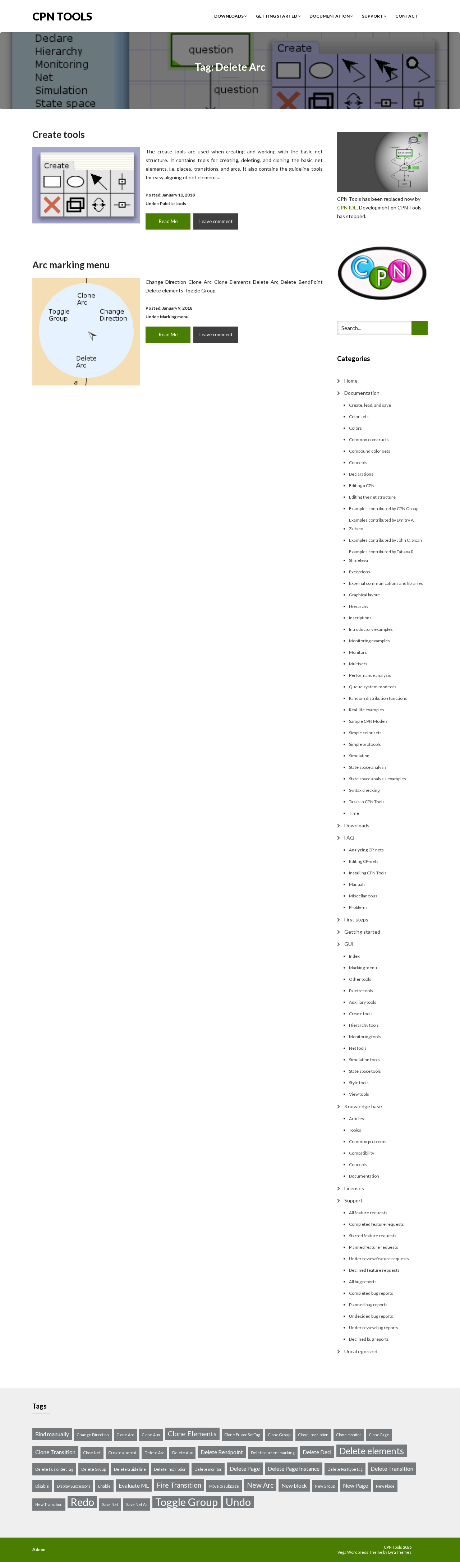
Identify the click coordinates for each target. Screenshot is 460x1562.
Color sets (359, 416)
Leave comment (216, 221)
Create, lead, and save (370, 405)
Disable (42, 1486)
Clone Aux (151, 1434)
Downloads (229, 16)
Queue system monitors (372, 686)
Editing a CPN (361, 485)
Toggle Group (186, 1502)
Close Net (92, 1452)
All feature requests (368, 1212)
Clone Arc (125, 1434)
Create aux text (123, 1452)
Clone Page (379, 1434)
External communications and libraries (386, 583)
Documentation (329, 16)
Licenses (354, 1188)
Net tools (358, 1048)
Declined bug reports (369, 1339)
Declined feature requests (374, 1270)
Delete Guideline (130, 1469)
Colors (355, 428)
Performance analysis (370, 675)
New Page (355, 1485)
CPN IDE (347, 207)
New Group (325, 1486)
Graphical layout (364, 594)
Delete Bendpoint (222, 1452)
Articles (356, 1118)
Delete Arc (154, 1452)
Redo (82, 1502)
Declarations (361, 474)
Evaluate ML (134, 1485)
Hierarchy (358, 606)
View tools (359, 1094)
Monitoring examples (369, 640)
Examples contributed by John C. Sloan (385, 540)
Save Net (110, 1504)
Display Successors (73, 1486)
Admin (38, 1549)
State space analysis (368, 767)
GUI (349, 944)
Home (351, 381)
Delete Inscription (170, 1469)
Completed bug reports (371, 1293)
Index (354, 956)
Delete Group (93, 1469)
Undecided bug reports (371, 1316)
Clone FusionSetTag (242, 1434)
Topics (355, 1130)
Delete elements (371, 1450)
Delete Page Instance (293, 1468)
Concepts (358, 462)
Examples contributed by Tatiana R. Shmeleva (382, 556)
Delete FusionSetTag (54, 1469)
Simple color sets (365, 732)
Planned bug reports (368, 1304)
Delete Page (245, 1468)
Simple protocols (365, 744)
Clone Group (279, 1434)
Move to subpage (224, 1486)
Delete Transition (392, 1468)
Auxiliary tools (362, 1002)
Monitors (358, 652)
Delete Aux (182, 1452)
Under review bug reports (373, 1327)
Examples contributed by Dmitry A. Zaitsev (382, 524)
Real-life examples (366, 709)
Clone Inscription (313, 1434)
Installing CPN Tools (368, 872)
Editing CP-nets (363, 861)
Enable (104, 1486)
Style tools (359, 1082)
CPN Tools (62, 16)
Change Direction (93, 1434)
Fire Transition (179, 1485)
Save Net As (136, 1504)
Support (373, 16)
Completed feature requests (376, 1224)
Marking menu (174, 316)
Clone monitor (348, 1434)
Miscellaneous (363, 895)
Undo (238, 1502)
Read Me (168, 221)
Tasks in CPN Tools (367, 801)
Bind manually (52, 1434)
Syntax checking (364, 790)
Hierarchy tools (364, 1025)
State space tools (365, 1071)
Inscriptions (360, 617)
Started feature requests (372, 1235)
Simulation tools (364, 1059)
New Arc (260, 1485)
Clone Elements (192, 1433)
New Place (385, 1486)
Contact (406, 16)
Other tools (360, 979)
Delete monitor (208, 1469)
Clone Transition (55, 1452)
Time (354, 813)
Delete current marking (273, 1452)
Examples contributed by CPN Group (383, 508)
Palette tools (173, 203)
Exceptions (359, 571)
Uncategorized (360, 1351)
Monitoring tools (365, 1036)
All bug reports (363, 1281)
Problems (358, 907)
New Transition (49, 1504)
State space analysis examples (377, 778)
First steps (356, 919)
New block (294, 1485)
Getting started (277, 16)
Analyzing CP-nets (366, 849)
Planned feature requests (373, 1247)
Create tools (58, 134)
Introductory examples (371, 629)
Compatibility (361, 1153)
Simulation (359, 755)
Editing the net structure (372, 497)
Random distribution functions (378, 698)
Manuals (357, 884)
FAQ (349, 838)
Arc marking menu (71, 265)
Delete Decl (317, 1452)
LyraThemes (399, 1552)
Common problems (367, 1141)
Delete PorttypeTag (345, 1469)
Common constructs (369, 439)
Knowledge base (363, 1106)
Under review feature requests (379, 1258)
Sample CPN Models (368, 721)
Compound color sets (369, 451)
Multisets (358, 663)
